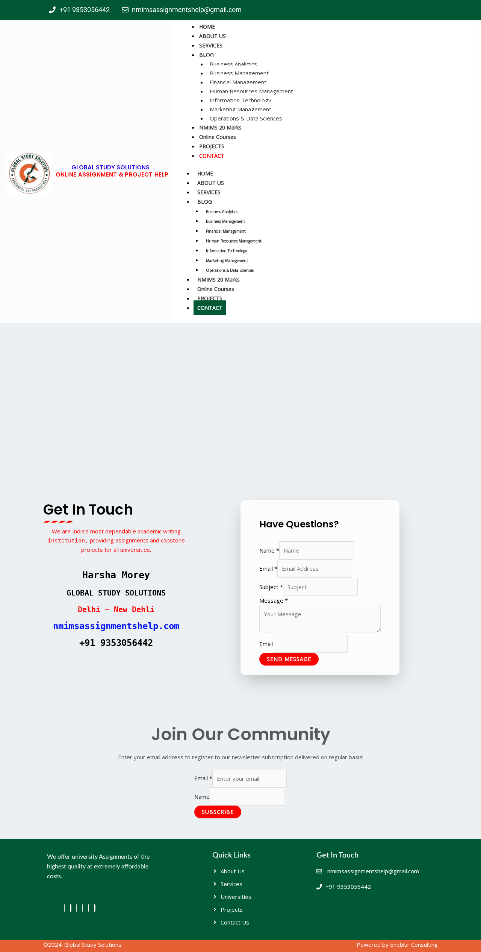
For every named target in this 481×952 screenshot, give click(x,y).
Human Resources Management (251, 91)
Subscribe (218, 811)
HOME (207, 26)
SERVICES (210, 45)
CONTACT (211, 155)
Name (269, 550)
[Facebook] (64, 908)
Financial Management (238, 82)
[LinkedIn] (82, 908)
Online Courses (217, 136)
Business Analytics (233, 64)
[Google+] (88, 908)
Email (268, 568)
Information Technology (240, 100)
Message (273, 600)
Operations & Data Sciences (246, 118)
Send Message (289, 659)
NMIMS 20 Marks (220, 127)
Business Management (239, 73)
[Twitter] (76, 908)
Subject (271, 587)
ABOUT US (212, 36)
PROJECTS (211, 146)
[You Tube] (94, 908)
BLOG (206, 54)
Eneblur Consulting (414, 944)
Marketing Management (240, 109)
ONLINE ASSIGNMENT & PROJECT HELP (112, 174)
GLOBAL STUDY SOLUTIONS (110, 167)
